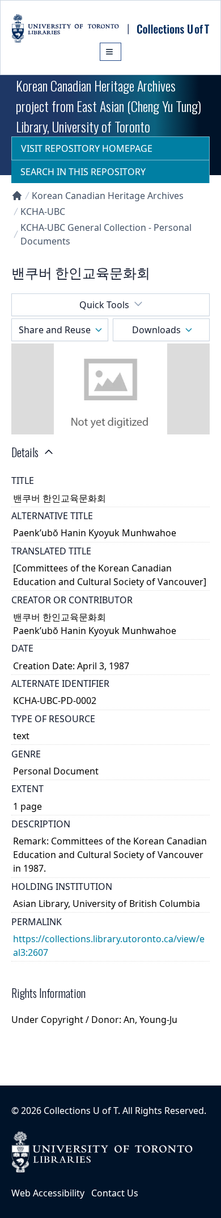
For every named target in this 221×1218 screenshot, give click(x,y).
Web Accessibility (47, 1193)
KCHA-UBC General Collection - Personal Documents (106, 234)
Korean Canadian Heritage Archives (108, 195)
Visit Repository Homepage (86, 148)
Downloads (156, 330)
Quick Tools (104, 305)
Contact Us (114, 1193)
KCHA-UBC (42, 211)
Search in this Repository (83, 171)
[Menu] (110, 52)
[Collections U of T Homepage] (17, 195)
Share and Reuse (55, 330)
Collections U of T (81, 1110)
